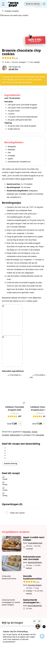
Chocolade (39, 435)
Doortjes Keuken (35, 585)
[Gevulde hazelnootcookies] (11, 585)
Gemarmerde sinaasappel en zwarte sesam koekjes (31, 601)
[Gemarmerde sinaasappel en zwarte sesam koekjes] (11, 606)
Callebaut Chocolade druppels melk (14, 408)
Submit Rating (10, 463)
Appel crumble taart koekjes (33, 538)
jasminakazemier (35, 605)
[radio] (23, 447)
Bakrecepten (15, 435)
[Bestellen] (20, 424)
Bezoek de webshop (33, 4)
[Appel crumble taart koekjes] (11, 544)
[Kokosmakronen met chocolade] (11, 563)
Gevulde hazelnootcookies (32, 577)
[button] (24, 403)
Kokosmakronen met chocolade (32, 558)
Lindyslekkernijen (35, 543)
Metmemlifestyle (35, 562)
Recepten (27, 431)
